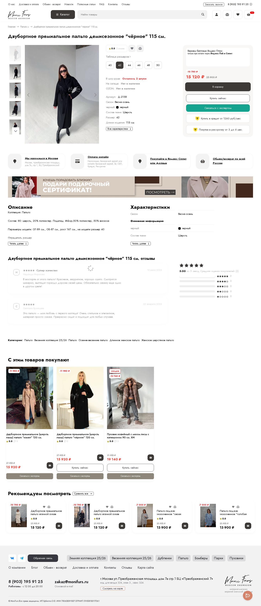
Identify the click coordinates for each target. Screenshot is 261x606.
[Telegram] (22, 558)
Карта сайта (146, 567)
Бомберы (201, 558)
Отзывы (126, 4)
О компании (17, 567)
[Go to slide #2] (15, 71)
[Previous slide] (28, 95)
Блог (34, 567)
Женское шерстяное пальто (158, 340)
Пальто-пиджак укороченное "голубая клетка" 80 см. (233, 514)
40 (110, 65)
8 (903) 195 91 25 (238, 4)
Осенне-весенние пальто (93, 340)
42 (119, 65)
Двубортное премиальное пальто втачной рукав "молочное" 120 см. (46, 514)
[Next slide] (95, 95)
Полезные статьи (86, 4)
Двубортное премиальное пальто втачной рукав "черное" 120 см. (109, 514)
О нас (11, 4)
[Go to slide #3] (15, 90)
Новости (68, 4)
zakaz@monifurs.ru (71, 582)
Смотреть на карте (113, 588)
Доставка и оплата (29, 4)
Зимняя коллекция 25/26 (87, 558)
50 (158, 65)
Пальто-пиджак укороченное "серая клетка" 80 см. (169, 514)
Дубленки (165, 558)
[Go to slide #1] (15, 53)
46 (138, 65)
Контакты (113, 4)
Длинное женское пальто (125, 340)
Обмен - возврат (52, 4)
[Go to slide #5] (15, 127)
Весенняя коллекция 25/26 (50, 340)
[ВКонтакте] (12, 558)
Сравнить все (81, 493)
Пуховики (236, 558)
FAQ (101, 4)
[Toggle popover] (247, 595)
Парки (218, 558)
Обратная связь (42, 558)
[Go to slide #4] (15, 108)
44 (129, 65)
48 (148, 65)
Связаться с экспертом (29, 476)
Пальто (23, 26)
